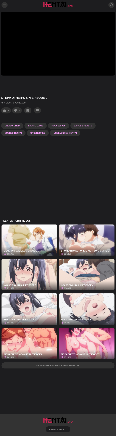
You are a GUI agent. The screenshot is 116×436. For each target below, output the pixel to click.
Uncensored (12, 125)
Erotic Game (35, 125)
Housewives (59, 125)
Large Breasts (83, 125)
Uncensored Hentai (65, 133)
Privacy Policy (58, 429)
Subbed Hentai (13, 133)
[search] (111, 5)
